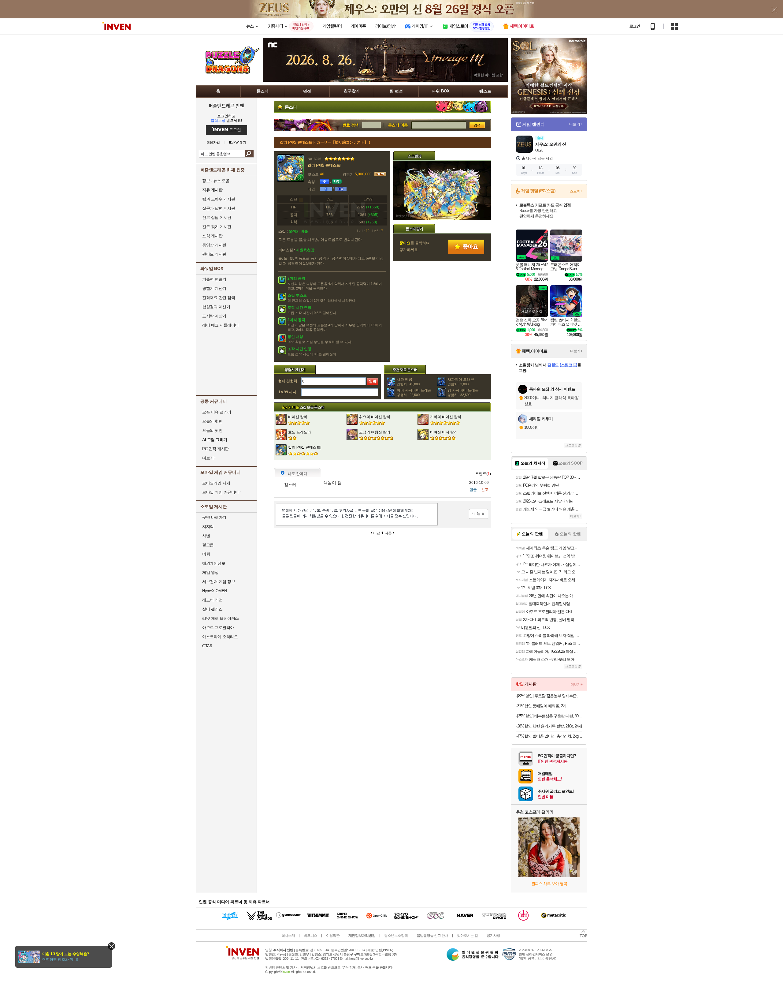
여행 (206, 554)
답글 (473, 490)
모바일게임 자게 (216, 483)
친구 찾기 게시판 (216, 227)
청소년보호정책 (396, 935)
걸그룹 (208, 545)
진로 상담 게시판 (216, 217)
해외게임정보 (213, 563)
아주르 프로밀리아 (218, 628)
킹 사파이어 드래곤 (463, 392)
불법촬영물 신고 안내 (432, 935)
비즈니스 (310, 935)
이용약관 (333, 935)
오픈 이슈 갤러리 (216, 412)
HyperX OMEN (214, 591)
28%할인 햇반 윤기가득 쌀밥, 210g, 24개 (549, 726)
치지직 (208, 527)
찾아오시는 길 (467, 935)
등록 (478, 514)
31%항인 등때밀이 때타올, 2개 (541, 706)
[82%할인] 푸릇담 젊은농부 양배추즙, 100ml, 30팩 (549, 695)
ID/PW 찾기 (237, 142)
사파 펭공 (408, 381)
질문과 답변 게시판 (218, 208)
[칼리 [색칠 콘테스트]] (442, 219)
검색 (249, 153)
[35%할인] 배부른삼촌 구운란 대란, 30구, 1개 (549, 716)
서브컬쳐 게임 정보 (218, 582)
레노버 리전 (212, 600)
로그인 (634, 26)
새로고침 (571, 445)
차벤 (206, 536)
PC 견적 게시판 (215, 449)
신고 (484, 490)
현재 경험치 (287, 381)
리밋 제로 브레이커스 (220, 618)
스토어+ (576, 191)
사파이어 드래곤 (460, 381)
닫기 (111, 946)
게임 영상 (210, 572)
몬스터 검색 (397, 125)
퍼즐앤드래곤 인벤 (226, 105)
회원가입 (213, 142)
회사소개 (288, 935)
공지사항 (493, 935)
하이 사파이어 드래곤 (414, 392)
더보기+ (575, 124)
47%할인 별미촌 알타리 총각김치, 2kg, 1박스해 (549, 736)
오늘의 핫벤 (212, 421)
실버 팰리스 (212, 609)
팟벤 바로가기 (214, 517)
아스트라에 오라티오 (220, 637)
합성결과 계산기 (216, 307)
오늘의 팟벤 (212, 430)
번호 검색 (318, 125)
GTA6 (207, 646)
